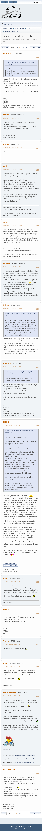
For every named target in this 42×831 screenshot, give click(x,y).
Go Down (5, 47)
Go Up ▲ (28, 826)
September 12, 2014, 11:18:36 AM (12, 308)
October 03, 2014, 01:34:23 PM (11, 581)
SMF (16, 828)
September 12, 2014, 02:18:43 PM (12, 367)
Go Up (4, 813)
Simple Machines (22, 828)
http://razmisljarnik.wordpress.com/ (24, 763)
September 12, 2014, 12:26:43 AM (12, 225)
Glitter (6, 144)
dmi (5, 166)
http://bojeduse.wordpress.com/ (24, 759)
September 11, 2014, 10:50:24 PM (12, 118)
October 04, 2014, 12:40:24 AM (11, 644)
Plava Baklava (9, 692)
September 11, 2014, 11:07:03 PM (12, 147)
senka (6, 609)
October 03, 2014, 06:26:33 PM (11, 613)
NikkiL (6, 422)
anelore (6, 263)
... (25, 47)
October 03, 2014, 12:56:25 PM (11, 425)
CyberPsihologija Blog (10, 563)
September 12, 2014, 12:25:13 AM (12, 169)
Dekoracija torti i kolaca (10, 565)
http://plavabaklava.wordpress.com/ (24, 755)
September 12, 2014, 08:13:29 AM (12, 267)
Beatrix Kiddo (9, 769)
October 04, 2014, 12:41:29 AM (11, 666)
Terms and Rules (19, 826)
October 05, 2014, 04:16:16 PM (11, 773)
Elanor (6, 114)
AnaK (5, 578)
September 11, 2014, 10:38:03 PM (12, 57)
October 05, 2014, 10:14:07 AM (11, 696)
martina (7, 53)
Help (12, 826)
